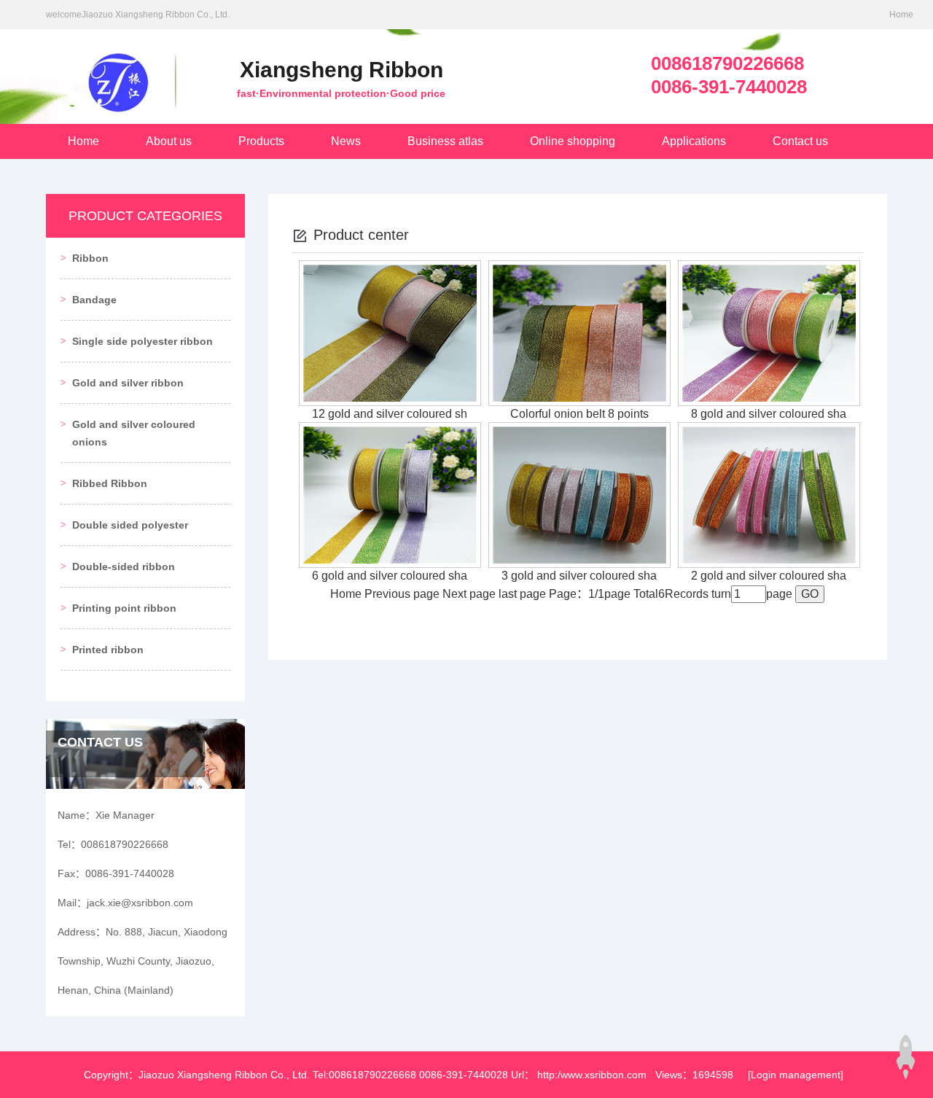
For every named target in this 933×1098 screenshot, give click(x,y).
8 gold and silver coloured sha (768, 414)
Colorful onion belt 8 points (579, 414)
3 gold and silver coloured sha (579, 575)
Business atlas (445, 141)
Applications (694, 141)
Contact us (800, 141)
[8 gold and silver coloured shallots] (769, 332)
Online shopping (572, 141)
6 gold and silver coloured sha (389, 575)
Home (901, 14)
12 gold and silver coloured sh (389, 414)
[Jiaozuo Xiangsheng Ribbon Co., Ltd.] (111, 71)
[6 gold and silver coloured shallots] (390, 494)
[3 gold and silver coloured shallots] (579, 494)
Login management (795, 1075)
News (346, 141)
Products (261, 141)
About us (169, 141)
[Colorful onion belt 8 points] (579, 332)
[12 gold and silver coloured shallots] (390, 332)
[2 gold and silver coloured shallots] (769, 494)
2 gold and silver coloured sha (768, 575)
